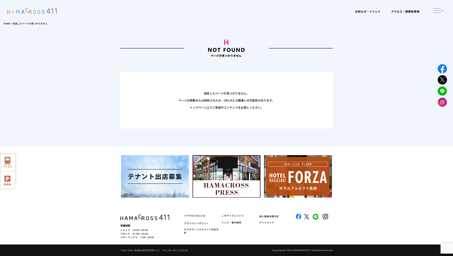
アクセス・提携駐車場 (405, 11)
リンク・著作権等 (231, 222)
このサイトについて (233, 215)
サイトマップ (266, 222)
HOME (7, 23)
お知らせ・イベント (368, 11)
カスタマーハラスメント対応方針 (201, 231)
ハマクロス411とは (195, 215)
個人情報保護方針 (269, 216)
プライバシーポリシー (196, 223)
